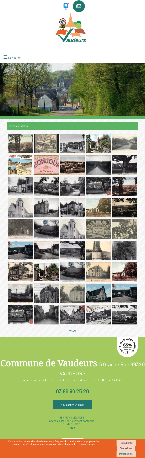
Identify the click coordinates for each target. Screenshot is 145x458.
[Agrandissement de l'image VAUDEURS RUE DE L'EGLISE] (46, 323)
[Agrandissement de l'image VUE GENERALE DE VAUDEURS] (72, 173)
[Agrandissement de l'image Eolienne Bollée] (72, 152)
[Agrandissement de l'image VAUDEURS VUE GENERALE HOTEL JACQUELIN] (124, 216)
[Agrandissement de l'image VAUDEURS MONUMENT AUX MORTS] (46, 237)
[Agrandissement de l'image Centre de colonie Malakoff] (124, 280)
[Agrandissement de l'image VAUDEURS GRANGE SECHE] (46, 195)
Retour (72, 330)
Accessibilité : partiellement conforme (71, 420)
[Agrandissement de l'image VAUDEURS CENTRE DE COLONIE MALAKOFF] (98, 216)
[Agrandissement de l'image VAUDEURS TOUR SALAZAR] (20, 237)
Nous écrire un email (72, 404)
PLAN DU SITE (71, 424)
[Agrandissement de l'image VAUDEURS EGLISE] (72, 237)
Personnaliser (126, 454)
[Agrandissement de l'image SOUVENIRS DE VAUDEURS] (46, 152)
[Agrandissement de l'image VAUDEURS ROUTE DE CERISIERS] (20, 259)
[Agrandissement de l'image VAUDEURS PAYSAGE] (124, 173)
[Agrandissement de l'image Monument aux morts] (98, 259)
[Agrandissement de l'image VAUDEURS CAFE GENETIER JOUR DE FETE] (124, 237)
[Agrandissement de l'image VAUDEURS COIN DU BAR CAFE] (72, 216)
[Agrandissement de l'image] (20, 280)
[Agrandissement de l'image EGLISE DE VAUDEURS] (20, 216)
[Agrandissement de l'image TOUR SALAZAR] (124, 259)
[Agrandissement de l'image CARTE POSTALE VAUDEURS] (20, 173)
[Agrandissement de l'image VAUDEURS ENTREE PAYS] (98, 173)
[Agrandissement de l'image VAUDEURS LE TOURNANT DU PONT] (72, 195)
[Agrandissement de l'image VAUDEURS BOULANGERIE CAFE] (20, 195)
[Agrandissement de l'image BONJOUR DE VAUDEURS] (46, 173)
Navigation (14, 57)
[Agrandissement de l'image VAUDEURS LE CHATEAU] (98, 280)
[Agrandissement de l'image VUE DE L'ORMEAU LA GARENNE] (20, 152)
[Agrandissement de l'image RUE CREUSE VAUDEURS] (98, 152)
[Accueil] (72, 30)
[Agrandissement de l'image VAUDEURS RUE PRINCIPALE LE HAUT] (46, 259)
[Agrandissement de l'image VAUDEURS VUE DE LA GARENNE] (124, 195)
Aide (72, 427)
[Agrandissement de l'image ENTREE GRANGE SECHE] (124, 152)
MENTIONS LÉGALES (71, 417)
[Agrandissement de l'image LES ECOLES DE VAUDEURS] (46, 216)
